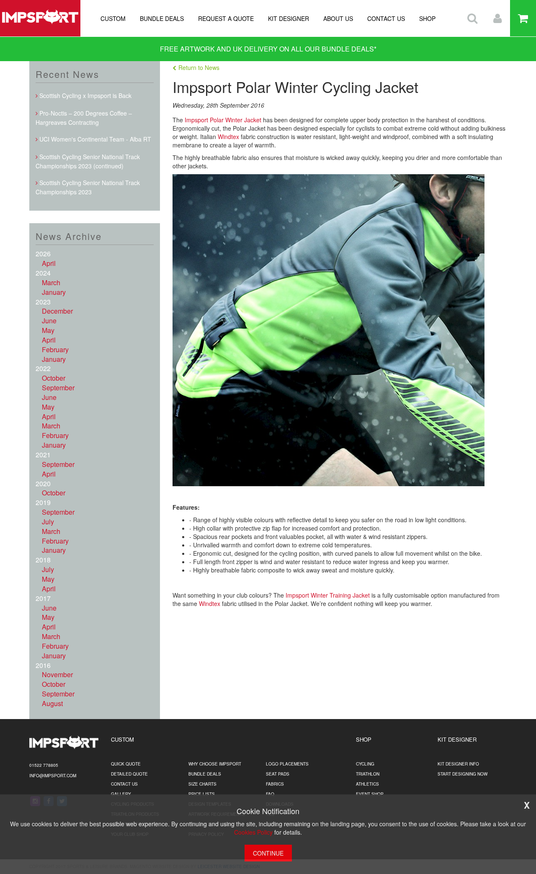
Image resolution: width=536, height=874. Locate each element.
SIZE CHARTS (202, 784)
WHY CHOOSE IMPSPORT (214, 764)
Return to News (198, 67)
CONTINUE (268, 853)
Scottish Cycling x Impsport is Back (84, 95)
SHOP (427, 18)
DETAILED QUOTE (129, 774)
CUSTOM (113, 18)
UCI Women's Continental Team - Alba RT (94, 139)
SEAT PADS (277, 774)
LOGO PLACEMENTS (287, 764)
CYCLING (365, 764)
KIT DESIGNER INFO (458, 764)
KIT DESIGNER (288, 18)
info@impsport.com (52, 776)
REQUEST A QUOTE (226, 18)
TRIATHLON (367, 774)
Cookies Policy (253, 832)
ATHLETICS (367, 784)
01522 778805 (43, 765)
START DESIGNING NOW (462, 774)
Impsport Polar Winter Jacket (223, 120)
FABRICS (275, 784)
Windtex (229, 136)
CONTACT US (386, 18)
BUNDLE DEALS (162, 18)
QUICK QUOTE (126, 764)
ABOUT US (338, 18)
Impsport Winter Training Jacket (328, 595)
